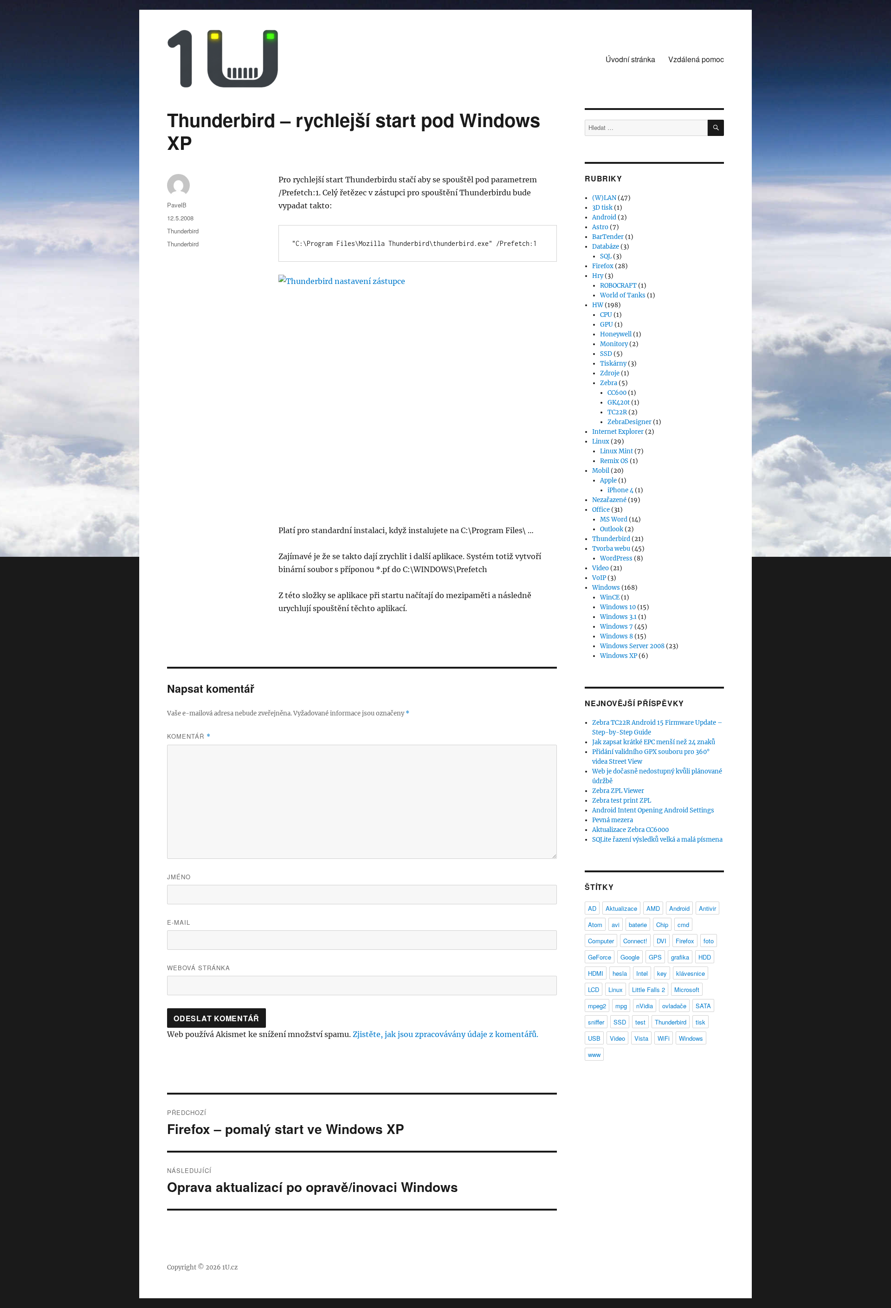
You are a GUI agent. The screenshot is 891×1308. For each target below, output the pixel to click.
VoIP (599, 578)
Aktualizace (621, 908)
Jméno (179, 876)
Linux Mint (616, 451)
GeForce (599, 957)
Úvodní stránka (630, 59)
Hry (597, 276)
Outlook (611, 529)
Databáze (605, 247)
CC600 (616, 393)
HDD (704, 957)
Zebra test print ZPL (621, 801)
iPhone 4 (620, 490)
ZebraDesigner (629, 422)
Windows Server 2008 (632, 646)
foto (709, 940)
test (640, 1022)
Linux (600, 441)
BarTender (608, 237)
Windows (606, 588)
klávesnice (690, 973)
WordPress (616, 558)
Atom (595, 924)
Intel (642, 973)
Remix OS (614, 461)
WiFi (664, 1038)
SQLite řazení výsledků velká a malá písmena (657, 840)
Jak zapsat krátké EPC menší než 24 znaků (653, 742)
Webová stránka (198, 967)
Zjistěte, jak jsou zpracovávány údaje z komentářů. (445, 1034)
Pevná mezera (612, 820)
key (662, 973)
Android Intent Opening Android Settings (653, 810)
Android (604, 217)
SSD (606, 354)
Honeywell (616, 334)
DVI (661, 940)
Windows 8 (616, 636)
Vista (641, 1038)
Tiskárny (613, 363)
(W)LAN (604, 198)
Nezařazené (609, 500)
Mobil (600, 471)
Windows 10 (618, 607)
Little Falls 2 (648, 989)
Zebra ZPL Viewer (618, 791)
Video (600, 568)
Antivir (707, 908)
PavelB (177, 204)
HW (597, 305)
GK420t (618, 402)
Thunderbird (183, 230)
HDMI (595, 973)
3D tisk (602, 208)
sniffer (596, 1022)
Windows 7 (616, 627)
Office (601, 510)
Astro (600, 227)
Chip (662, 924)
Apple (608, 480)
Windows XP (618, 656)
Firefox (602, 266)
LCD (593, 989)
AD (592, 908)
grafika (680, 957)
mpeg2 (597, 1005)
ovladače (674, 1005)
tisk (700, 1022)
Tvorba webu (611, 549)
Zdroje (610, 373)
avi (616, 924)
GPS (655, 957)
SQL (606, 256)
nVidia (644, 1005)
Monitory (614, 344)
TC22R (617, 412)
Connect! (635, 940)
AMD (653, 908)
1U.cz (230, 1267)
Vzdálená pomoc (696, 59)
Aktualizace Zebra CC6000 (630, 830)
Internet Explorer (618, 432)
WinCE (610, 597)
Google (629, 957)
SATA (703, 1005)
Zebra (608, 383)
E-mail (178, 922)
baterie (638, 924)
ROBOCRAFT (618, 286)
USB (594, 1038)
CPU (606, 315)
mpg (621, 1005)
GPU (606, 325)
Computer (601, 940)
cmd (683, 924)
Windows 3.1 (618, 617)
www (594, 1054)
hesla (620, 973)
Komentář (189, 736)
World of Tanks (623, 295)
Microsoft (686, 989)
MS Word (613, 519)
